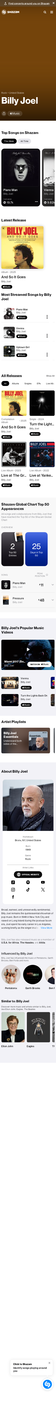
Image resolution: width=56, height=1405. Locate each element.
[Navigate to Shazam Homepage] (10, 12)
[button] (54, 3)
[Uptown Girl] (9, 351)
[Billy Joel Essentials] (25, 740)
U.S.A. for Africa (10, 942)
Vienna (20, 328)
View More (46, 927)
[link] (39, 664)
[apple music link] (14, 113)
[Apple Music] (6, 287)
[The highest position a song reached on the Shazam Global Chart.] (47, 575)
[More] (47, 317)
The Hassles (27, 942)
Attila (42, 942)
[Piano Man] (9, 314)
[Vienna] (9, 333)
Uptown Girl (23, 347)
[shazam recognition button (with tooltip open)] (47, 1384)
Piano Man (22, 309)
